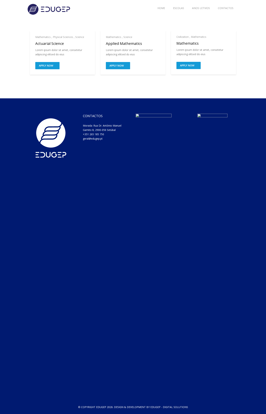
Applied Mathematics (124, 43)
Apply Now (46, 65)
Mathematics (43, 37)
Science (79, 37)
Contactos (225, 8)
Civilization (182, 37)
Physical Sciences (63, 37)
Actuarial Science (49, 43)
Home (161, 8)
